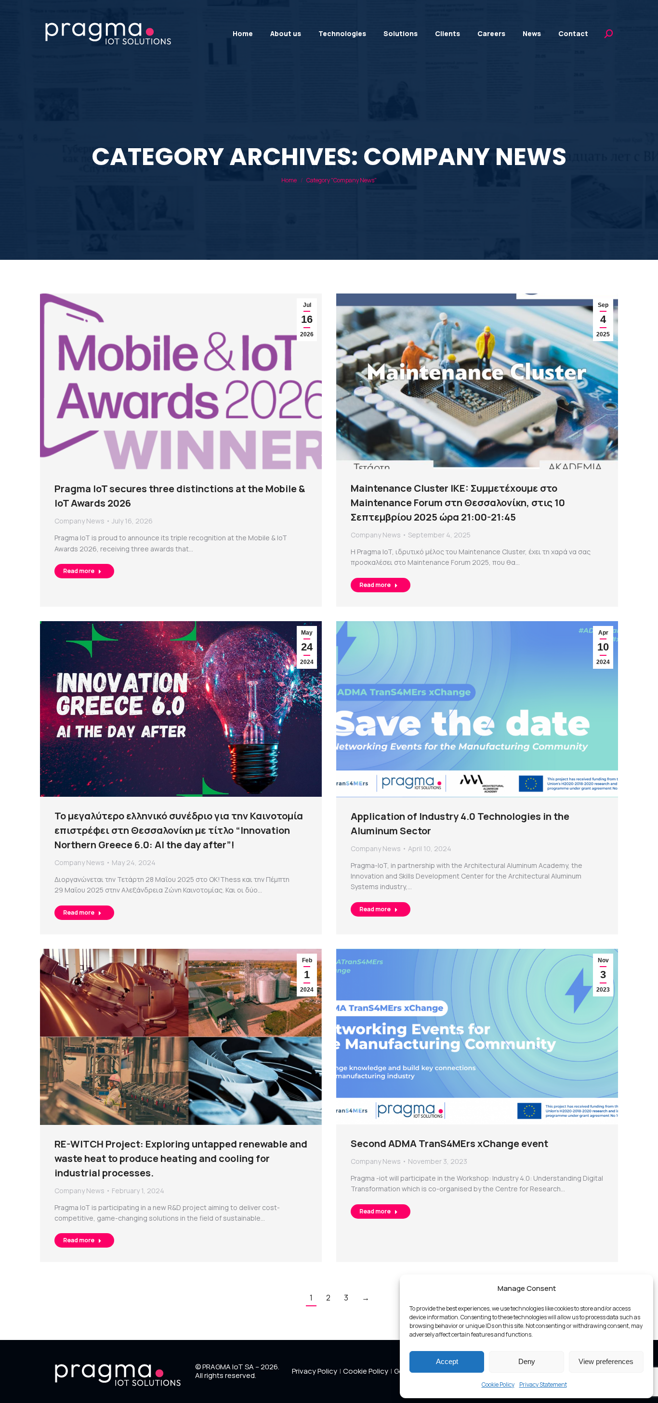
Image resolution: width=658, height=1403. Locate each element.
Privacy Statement (543, 1384)
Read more (78, 571)
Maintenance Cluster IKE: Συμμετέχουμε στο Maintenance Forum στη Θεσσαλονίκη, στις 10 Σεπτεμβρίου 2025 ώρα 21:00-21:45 (458, 502)
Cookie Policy (498, 1384)
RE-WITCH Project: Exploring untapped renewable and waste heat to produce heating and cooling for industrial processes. (180, 1158)
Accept (447, 1361)
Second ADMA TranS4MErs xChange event (449, 1143)
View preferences (606, 1361)
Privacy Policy (314, 1371)
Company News (79, 520)
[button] (639, 1288)
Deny (526, 1361)
